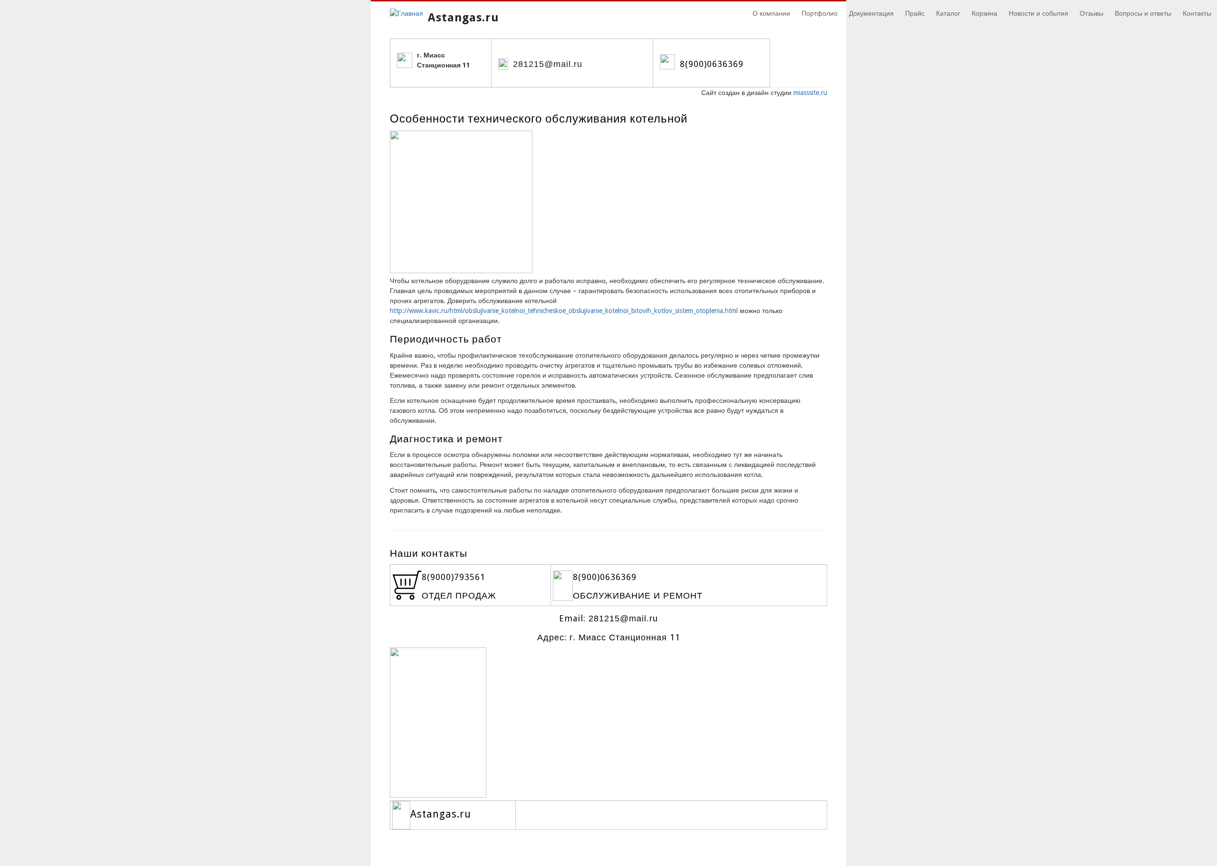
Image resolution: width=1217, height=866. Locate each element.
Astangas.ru (463, 17)
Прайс (915, 13)
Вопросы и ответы (1143, 13)
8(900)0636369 (712, 64)
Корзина (984, 13)
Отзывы (1091, 13)
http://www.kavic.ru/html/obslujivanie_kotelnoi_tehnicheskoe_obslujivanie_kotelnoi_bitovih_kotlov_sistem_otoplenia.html (564, 310)
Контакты (1197, 13)
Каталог (948, 13)
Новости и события (1038, 13)
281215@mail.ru (547, 64)
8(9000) (438, 577)
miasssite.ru (810, 92)
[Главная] (406, 13)
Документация (871, 13)
